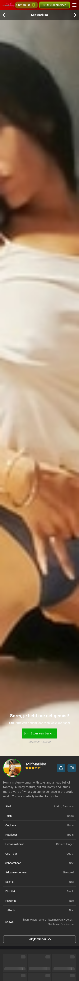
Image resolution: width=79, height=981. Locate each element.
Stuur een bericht (42, 733)
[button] (61, 768)
